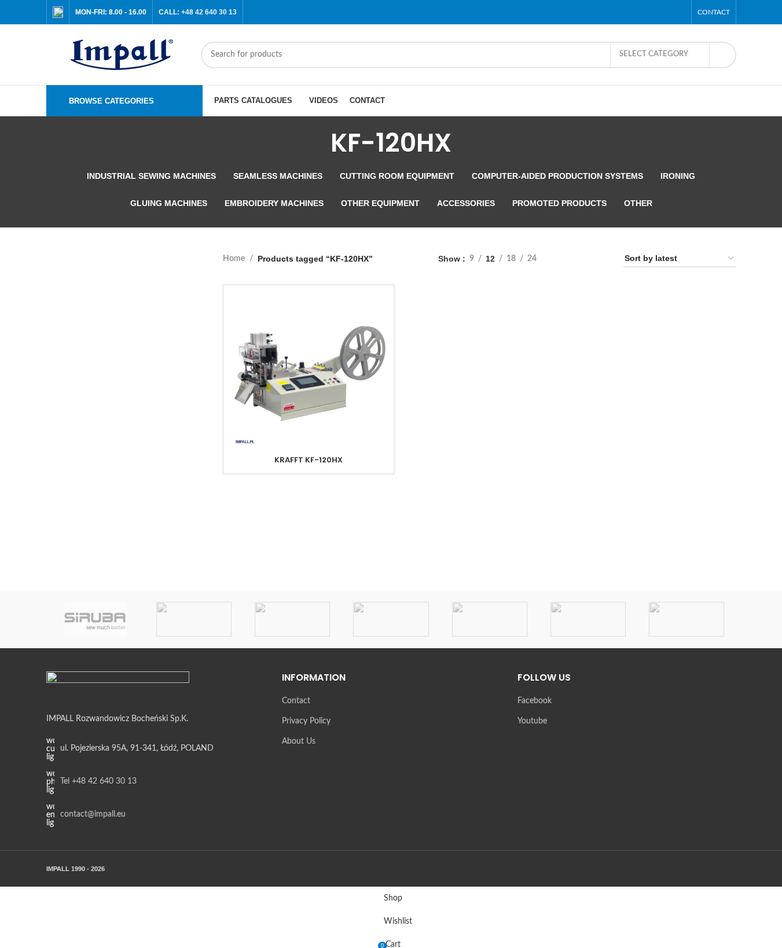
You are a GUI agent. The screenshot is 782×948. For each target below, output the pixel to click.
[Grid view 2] (563, 259)
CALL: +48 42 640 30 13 (198, 12)
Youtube (532, 721)
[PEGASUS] (489, 619)
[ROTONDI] (194, 619)
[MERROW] (588, 619)
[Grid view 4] (600, 259)
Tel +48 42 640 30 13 (98, 781)
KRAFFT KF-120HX (308, 459)
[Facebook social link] (663, 11)
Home (234, 259)
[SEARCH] (723, 55)
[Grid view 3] (582, 259)
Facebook (534, 701)
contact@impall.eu (93, 814)
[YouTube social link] (677, 11)
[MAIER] (686, 619)
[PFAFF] (391, 619)
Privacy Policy (306, 721)
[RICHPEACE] (292, 619)
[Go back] (316, 143)
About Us (298, 741)
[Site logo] (117, 54)
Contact (296, 701)
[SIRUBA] (95, 619)
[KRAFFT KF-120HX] (308, 370)
